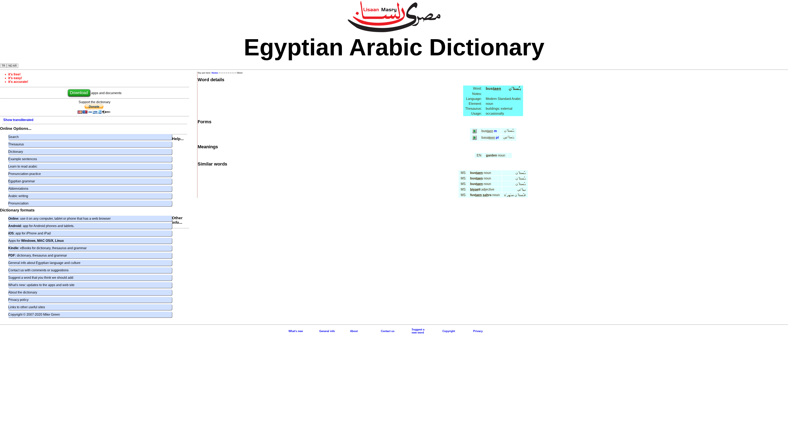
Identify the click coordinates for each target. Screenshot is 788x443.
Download (79, 92)
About (354, 331)
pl (497, 137)
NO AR (12, 65)
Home (215, 73)
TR (3, 65)
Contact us (387, 331)
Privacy (478, 331)
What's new (296, 331)
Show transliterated (18, 120)
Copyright (448, 331)
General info (327, 331)
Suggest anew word (418, 331)
